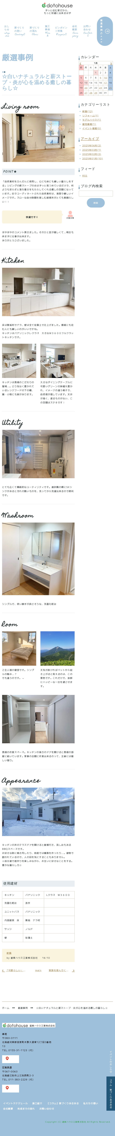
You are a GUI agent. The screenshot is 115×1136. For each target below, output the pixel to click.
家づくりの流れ (35, 31)
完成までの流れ (26, 1108)
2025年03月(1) (91, 150)
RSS (84, 175)
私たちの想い (90, 1103)
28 (90, 92)
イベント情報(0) (91, 128)
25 (110, 87)
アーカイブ (90, 139)
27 (86, 92)
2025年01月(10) (92, 158)
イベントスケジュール (15, 1103)
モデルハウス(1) (91, 119)
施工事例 (47, 31)
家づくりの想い (19, 31)
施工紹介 (37, 1103)
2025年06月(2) (91, 145)
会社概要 (75, 31)
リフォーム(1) (90, 115)
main (38, 970)
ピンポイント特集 (61, 31)
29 (95, 92)
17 (105, 82)
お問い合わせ (87, 31)
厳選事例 (101, 31)
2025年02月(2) (91, 154)
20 (86, 87)
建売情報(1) (89, 124)
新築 (9, 953)
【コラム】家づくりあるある (63, 1103)
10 (105, 77)
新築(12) (87, 111)
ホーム (6, 1008)
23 (100, 87)
